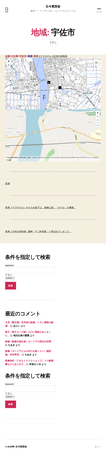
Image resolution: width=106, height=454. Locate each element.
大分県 (14, 56)
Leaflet (89, 108)
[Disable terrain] (98, 125)
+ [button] (9, 61)
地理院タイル (96, 108)
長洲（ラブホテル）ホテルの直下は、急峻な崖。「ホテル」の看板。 (40, 207)
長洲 (30, 56)
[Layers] (96, 62)
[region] (53, 135)
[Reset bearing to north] (98, 120)
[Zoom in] (98, 113)
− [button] (9, 65)
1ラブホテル (45, 56)
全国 (7, 56)
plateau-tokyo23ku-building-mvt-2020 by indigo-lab (49, 157)
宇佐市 (22, 56)
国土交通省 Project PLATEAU (77, 157)
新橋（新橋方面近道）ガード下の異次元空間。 (29, 341)
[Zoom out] (98, 116)
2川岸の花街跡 (59, 56)
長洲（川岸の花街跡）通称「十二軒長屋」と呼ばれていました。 (38, 231)
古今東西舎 (53, 6)
